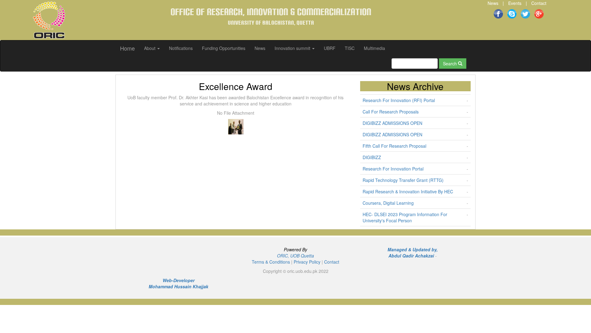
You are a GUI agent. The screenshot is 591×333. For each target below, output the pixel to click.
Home (127, 48)
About (150, 48)
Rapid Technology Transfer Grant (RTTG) (403, 180)
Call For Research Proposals (391, 112)
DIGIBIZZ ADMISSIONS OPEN (392, 123)
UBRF (330, 48)
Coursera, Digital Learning (388, 203)
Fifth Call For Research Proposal (394, 146)
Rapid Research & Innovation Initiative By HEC (408, 191)
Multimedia (374, 48)
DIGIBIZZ (372, 157)
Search (450, 63)
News (493, 3)
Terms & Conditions (271, 262)
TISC (350, 48)
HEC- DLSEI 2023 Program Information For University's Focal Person (405, 217)
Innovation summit (293, 48)
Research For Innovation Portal (393, 169)
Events (514, 3)
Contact (538, 3)
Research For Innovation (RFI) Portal (399, 100)
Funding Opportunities (223, 48)
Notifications (181, 48)
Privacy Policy (307, 262)
